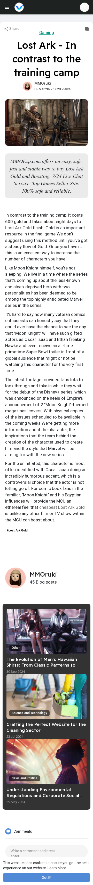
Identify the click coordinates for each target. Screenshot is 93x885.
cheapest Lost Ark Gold (62, 507)
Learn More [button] (57, 868)
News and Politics (24, 778)
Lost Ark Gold (18, 227)
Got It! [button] (46, 877)
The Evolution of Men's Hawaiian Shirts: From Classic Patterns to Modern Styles (41, 665)
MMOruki (42, 83)
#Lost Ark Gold (17, 530)
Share (14, 29)
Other (16, 648)
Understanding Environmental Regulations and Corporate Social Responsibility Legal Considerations (44, 795)
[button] (84, 7)
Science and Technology (29, 713)
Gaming (46, 32)
